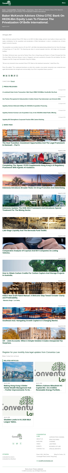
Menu (64, 3)
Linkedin (13, 443)
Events (38, 446)
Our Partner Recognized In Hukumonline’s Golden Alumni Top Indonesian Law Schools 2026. (31, 99)
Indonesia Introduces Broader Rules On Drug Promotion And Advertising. (33, 188)
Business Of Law (55, 446)
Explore (39, 441)
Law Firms (52, 444)
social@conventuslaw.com (45, 460)
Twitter (17, 443)
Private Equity (21, 10)
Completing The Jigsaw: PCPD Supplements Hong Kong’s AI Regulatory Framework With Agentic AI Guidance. (33, 166)
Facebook (20, 443)
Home (4, 10)
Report (13, 81)
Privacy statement (38, 469)
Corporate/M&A (11, 10)
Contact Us (40, 448)
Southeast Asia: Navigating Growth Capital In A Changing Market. (30, 321)
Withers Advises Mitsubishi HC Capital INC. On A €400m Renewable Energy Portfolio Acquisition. (49, 389)
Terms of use (28, 469)
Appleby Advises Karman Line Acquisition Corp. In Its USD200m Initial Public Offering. (29, 112)
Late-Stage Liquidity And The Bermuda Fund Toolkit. (24, 230)
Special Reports (55, 448)
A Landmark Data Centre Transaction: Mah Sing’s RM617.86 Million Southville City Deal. (29, 92)
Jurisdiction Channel (56, 437)
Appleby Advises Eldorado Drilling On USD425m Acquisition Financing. (24, 106)
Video (38, 444)
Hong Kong (30, 10)
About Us (39, 439)
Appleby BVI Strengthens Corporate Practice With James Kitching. (23, 119)
